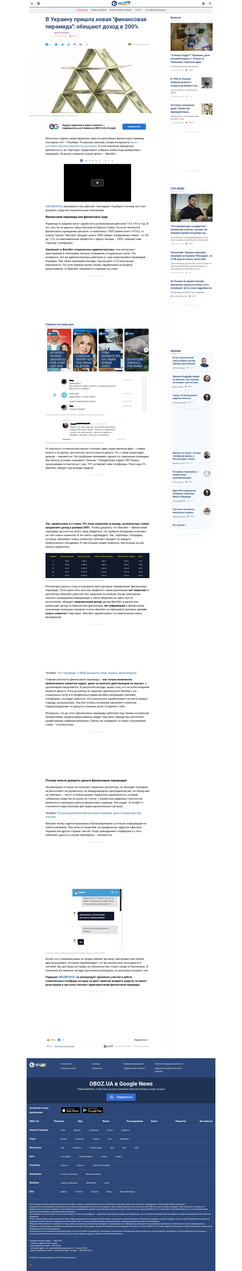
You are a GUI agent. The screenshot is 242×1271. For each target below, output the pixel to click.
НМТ (137, 1148)
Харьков (77, 1130)
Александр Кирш (179, 403)
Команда (96, 1064)
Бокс (110, 1139)
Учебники (77, 1148)
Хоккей (96, 1139)
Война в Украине (99, 10)
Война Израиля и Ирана (121, 10)
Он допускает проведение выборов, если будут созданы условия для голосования (189, 238)
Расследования (135, 1121)
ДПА (112, 1148)
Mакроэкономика (93, 1174)
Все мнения (178, 525)
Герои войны (82, 10)
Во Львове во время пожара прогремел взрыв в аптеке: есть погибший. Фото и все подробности (191, 284)
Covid (106, 1183)
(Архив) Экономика (61, 33)
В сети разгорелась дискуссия (184, 66)
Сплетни (79, 1192)
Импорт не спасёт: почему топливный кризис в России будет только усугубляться (187, 456)
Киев (63, 1130)
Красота (94, 1192)
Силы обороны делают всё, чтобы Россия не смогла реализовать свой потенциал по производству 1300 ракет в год (191, 266)
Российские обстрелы (155, 10)
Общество (180, 1121)
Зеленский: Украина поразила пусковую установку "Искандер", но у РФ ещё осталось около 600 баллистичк (191, 256)
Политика (59, 1121)
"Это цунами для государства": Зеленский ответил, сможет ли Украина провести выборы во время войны (189, 230)
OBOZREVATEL (55, 206)
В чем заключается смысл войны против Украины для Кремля (184, 360)
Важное (176, 17)
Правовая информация (133, 1064)
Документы (97, 1068)
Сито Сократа (178, 482)
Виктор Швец (178, 387)
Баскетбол (79, 1139)
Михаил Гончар (179, 463)
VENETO (138, 10)
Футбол (64, 1139)
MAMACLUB (91, 1183)
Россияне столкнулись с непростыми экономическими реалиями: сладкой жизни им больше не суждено (187, 474)
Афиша (64, 1192)
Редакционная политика (64, 1046)
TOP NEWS (177, 188)
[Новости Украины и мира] (108, 1047)
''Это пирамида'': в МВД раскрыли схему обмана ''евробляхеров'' (97, 673)
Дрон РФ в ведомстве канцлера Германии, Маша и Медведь (184, 493)
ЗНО (124, 1148)
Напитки (80, 1165)
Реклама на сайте (68, 1068)
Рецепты (64, 1165)
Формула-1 (125, 1139)
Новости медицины (69, 1183)
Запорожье (94, 1130)
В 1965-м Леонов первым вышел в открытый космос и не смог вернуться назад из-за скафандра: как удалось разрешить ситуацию (184, 82)
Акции (104, 1156)
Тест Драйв (65, 1156)
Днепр (110, 1130)
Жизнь (106, 1121)
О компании (66, 1064)
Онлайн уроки (96, 1148)
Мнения (176, 351)
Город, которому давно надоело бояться (185, 397)
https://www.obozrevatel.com (122, 1204)
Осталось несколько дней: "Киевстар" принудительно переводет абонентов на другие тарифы (183, 109)
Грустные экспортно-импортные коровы (184, 511)
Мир (80, 1121)
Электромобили (86, 1156)
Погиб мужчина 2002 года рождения (187, 292)
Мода (109, 1192)
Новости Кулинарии (101, 1165)
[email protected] (61, 1250)
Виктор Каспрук (179, 368)
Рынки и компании (69, 1174)
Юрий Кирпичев (179, 517)
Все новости (206, 1121)
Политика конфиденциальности (169, 1064)
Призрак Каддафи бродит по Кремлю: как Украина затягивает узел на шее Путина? (186, 379)
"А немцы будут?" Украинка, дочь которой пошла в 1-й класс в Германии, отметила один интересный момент (190, 59)
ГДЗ (62, 1148)
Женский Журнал (127, 1192)
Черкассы (125, 1130)
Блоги (154, 1121)
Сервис (118, 1156)
